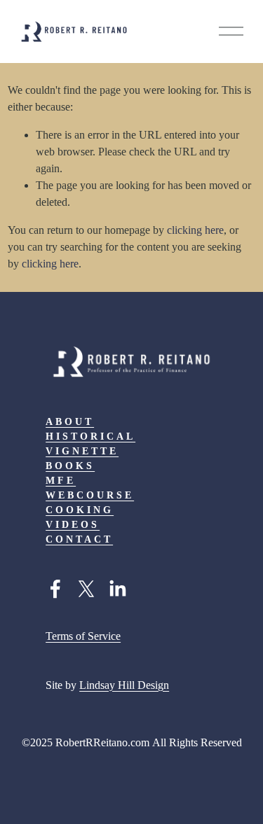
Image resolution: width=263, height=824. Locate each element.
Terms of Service (83, 636)
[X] (86, 589)
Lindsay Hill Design (124, 685)
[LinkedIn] (117, 589)
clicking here (195, 230)
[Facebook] (55, 589)
